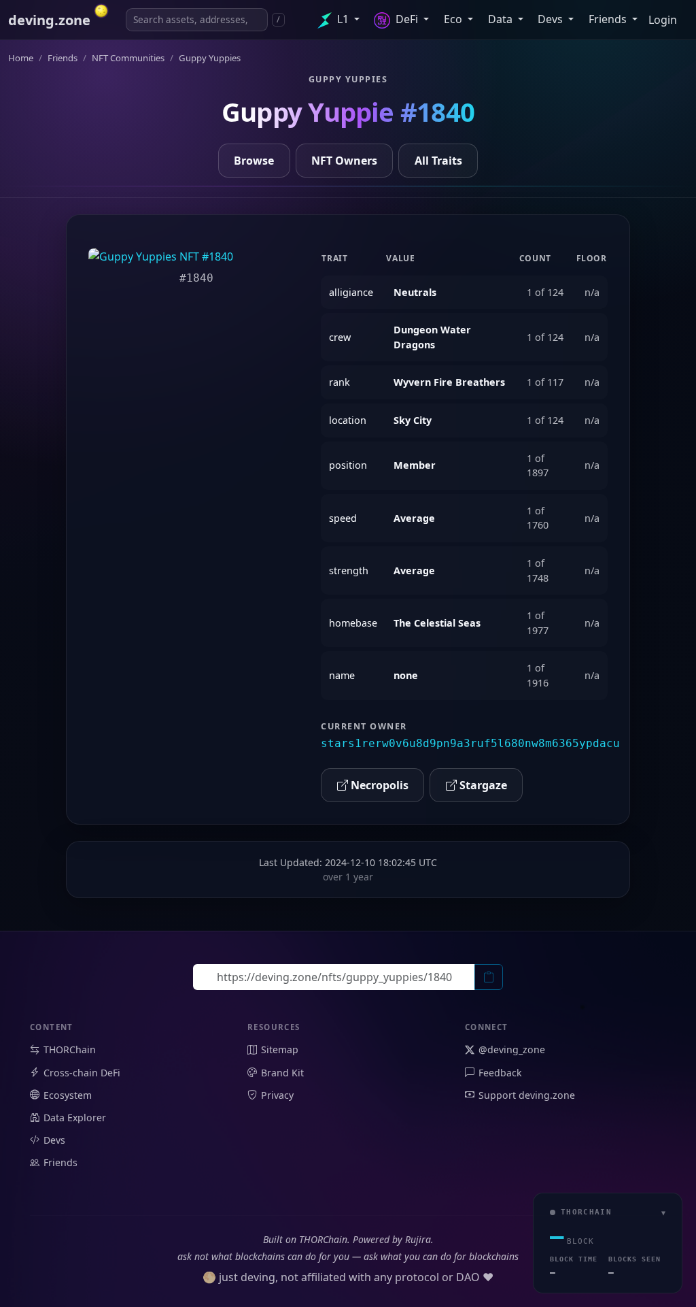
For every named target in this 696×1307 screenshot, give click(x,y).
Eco (454, 19)
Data (501, 19)
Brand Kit (282, 1072)
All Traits (438, 160)
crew (340, 337)
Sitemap (279, 1049)
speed (343, 518)
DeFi (407, 19)
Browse (254, 160)
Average (414, 518)
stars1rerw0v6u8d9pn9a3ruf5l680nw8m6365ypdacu (470, 743)
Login (662, 19)
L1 (342, 19)
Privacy (277, 1095)
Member (415, 465)
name (342, 675)
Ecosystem (68, 1095)
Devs (552, 19)
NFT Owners (344, 160)
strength (348, 570)
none (406, 675)
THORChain (70, 1049)
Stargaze (482, 785)
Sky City (413, 420)
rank (339, 382)
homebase (353, 622)
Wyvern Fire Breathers (449, 382)
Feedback (500, 1072)
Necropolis (378, 785)
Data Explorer (75, 1117)
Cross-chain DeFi (82, 1072)
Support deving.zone (526, 1095)
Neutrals (415, 292)
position (348, 465)
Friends (609, 19)
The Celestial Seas (437, 622)
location (347, 420)
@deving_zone (511, 1049)
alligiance (351, 292)
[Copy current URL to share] (488, 977)
